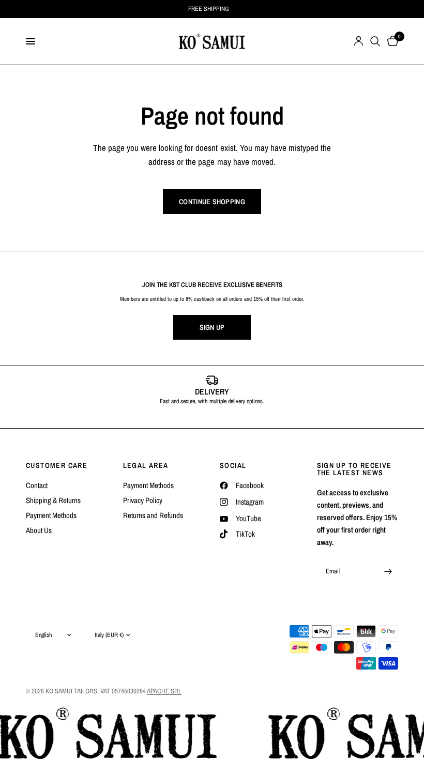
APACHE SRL (164, 691)
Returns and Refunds (153, 515)
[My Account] (359, 41)
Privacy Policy (142, 500)
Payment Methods (51, 515)
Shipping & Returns (53, 500)
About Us (39, 530)
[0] (391, 41)
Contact (37, 485)
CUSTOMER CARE (56, 465)
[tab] (196, 417)
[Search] (375, 41)
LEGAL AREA (146, 465)
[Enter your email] (387, 571)
